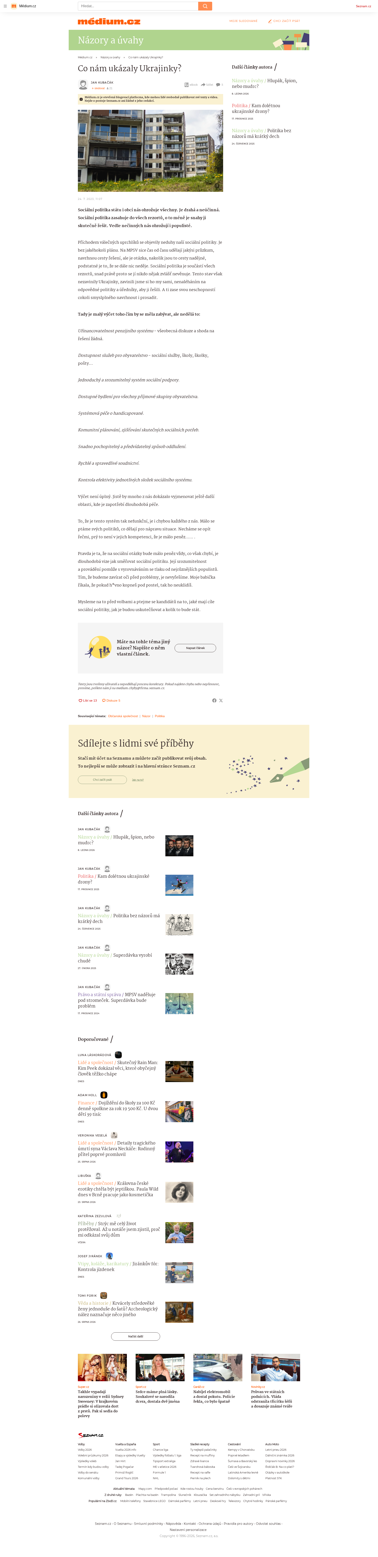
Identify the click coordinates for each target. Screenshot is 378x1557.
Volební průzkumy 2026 (93, 1455)
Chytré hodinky (253, 1501)
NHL (156, 1478)
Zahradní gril (251, 1495)
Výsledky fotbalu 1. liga (167, 1455)
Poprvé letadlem (238, 1455)
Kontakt (190, 1524)
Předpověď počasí (166, 1488)
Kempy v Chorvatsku (241, 1449)
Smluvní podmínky (148, 1524)
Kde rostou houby (191, 1488)
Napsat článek (195, 648)
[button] (150, 151)
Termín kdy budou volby (93, 1466)
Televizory (234, 1501)
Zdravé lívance (199, 1461)
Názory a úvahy (247, 81)
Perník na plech (200, 1478)
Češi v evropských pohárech (244, 1488)
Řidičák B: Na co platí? (279, 1466)
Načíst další (135, 1336)
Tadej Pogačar (124, 1466)
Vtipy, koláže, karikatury (103, 1264)
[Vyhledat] (205, 6)
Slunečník (184, 1495)
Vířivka (266, 1495)
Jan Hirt (120, 1461)
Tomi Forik (87, 1295)
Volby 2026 (85, 1449)
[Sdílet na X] (221, 700)
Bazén (129, 1495)
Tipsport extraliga (164, 1461)
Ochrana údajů (210, 1524)
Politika (160, 716)
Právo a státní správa (99, 995)
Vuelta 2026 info (125, 1449)
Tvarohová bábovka (202, 1466)
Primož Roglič (124, 1472)
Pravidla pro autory (238, 1524)
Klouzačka (200, 1495)
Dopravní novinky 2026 (280, 1461)
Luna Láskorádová (94, 1055)
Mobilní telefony (130, 1501)
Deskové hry (218, 1501)
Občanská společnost (123, 716)
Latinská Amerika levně (243, 1472)
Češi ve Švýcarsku (239, 1466)
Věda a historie (93, 1303)
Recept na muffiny (202, 1455)
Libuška (84, 1175)
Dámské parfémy (179, 1501)
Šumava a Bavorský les (242, 1461)
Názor (146, 716)
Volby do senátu (88, 1472)
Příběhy (86, 1224)
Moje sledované (243, 21)
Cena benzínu (215, 1488)
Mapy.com (145, 1488)
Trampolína (168, 1495)
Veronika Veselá (92, 1135)
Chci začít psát (286, 21)
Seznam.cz (363, 6)
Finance (86, 1103)
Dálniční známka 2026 (279, 1455)
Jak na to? (138, 779)
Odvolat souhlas (268, 1524)
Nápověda (173, 1524)
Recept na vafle (200, 1472)
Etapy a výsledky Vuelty (130, 1455)
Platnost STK (273, 1478)
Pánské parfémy (276, 1501)
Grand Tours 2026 (126, 1478)
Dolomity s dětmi (239, 1478)
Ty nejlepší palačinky (203, 1449)
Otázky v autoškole (277, 1472)
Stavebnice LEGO (154, 1501)
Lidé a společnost (95, 1062)
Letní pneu (200, 1501)
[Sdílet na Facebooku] (214, 700)
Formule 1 (159, 1472)
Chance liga (160, 1449)
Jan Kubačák (102, 82)
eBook (194, 84)
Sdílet (209, 84)
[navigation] (5, 6)
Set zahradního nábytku (225, 1495)
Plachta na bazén (147, 1495)
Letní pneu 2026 (275, 1449)
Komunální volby (88, 1478)
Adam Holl (87, 1095)
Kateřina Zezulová (95, 1216)
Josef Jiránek (90, 1256)
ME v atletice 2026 (164, 1466)
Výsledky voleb (87, 1461)
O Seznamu (122, 1524)
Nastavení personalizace (188, 1530)
